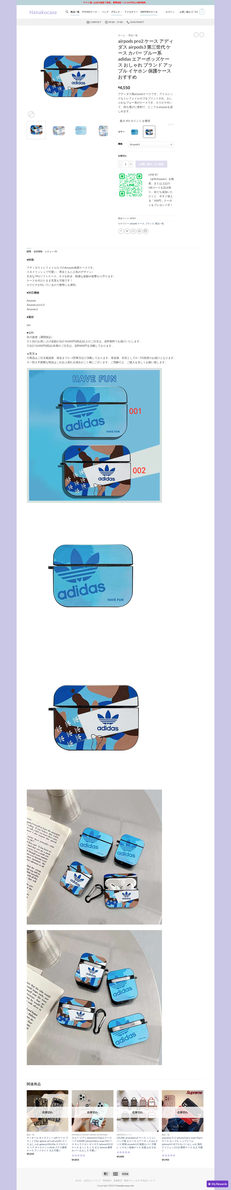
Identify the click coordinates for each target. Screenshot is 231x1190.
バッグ (105, 11)
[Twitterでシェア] (127, 231)
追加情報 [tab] (38, 251)
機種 (120, 144)
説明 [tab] (29, 251)
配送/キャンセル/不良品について (140, 1180)
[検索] (67, 12)
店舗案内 (117, 1180)
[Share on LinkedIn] (145, 231)
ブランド (115, 11)
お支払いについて (92, 1180)
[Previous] (33, 75)
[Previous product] (201, 34)
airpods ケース (149, 11)
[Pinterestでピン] (139, 231)
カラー (121, 132)
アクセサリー (131, 11)
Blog (79, 1180)
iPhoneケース (89, 11)
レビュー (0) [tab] (51, 251)
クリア (171, 124)
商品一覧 (75, 11)
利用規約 (107, 1180)
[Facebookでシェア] (121, 231)
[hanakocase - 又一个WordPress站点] (44, 12)
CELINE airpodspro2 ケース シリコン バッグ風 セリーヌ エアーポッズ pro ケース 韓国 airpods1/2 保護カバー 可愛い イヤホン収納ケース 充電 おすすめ (137, 1142)
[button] (170, 11)
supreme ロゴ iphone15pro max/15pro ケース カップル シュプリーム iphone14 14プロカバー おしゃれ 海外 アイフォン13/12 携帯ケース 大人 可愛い (182, 1144)
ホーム (121, 35)
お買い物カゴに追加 (151, 164)
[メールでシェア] (133, 231)
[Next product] (196, 34)
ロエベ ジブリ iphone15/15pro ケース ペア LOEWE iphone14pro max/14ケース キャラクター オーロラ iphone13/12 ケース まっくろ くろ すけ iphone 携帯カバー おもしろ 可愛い (92, 1144)
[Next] (107, 75)
